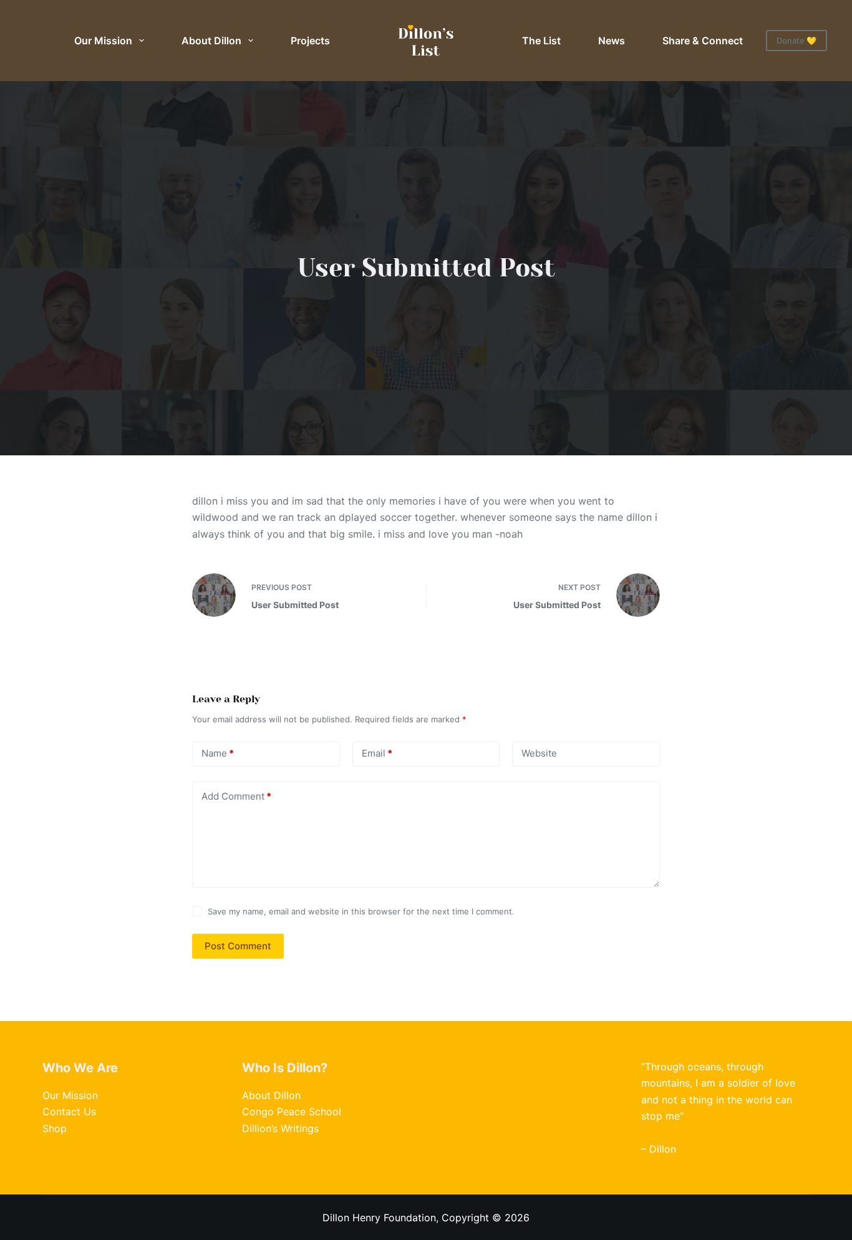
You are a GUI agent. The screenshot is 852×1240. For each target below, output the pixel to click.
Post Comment (238, 946)
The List (541, 40)
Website (539, 753)
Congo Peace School (291, 1111)
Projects (310, 40)
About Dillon (211, 40)
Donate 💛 (796, 41)
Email (377, 753)
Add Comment (236, 796)
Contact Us (69, 1111)
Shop (54, 1128)
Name (217, 753)
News (611, 40)
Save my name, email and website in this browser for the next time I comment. (361, 911)
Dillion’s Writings (280, 1128)
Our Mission (103, 40)
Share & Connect (702, 40)
